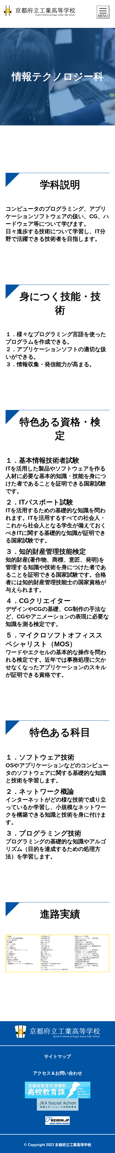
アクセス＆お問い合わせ (57, 1073)
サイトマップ (57, 1056)
